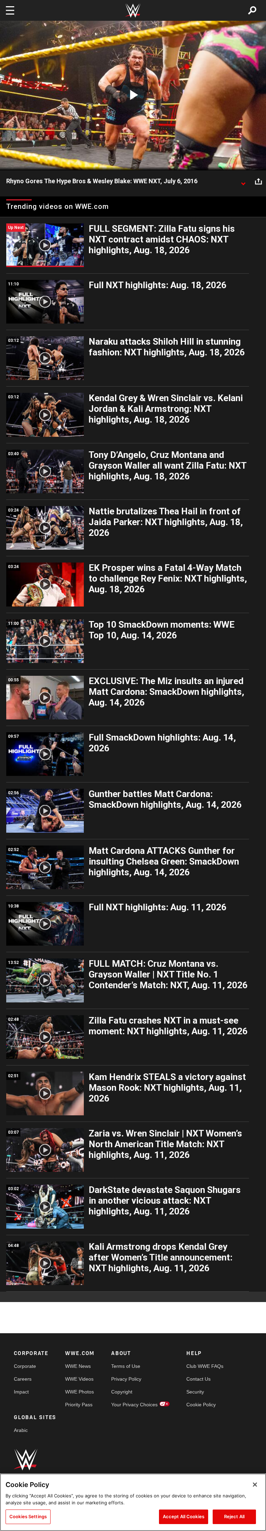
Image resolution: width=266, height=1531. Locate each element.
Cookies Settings (28, 1516)
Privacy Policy (126, 1379)
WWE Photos (79, 1392)
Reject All (234, 1516)
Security (195, 1392)
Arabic (21, 1430)
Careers (23, 1379)
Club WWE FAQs (204, 1366)
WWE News (78, 1366)
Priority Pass (78, 1404)
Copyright (121, 1392)
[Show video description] (243, 181)
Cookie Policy (201, 1404)
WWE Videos (79, 1379)
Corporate (25, 1366)
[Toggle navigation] (10, 10)
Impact (21, 1392)
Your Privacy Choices (134, 1404)
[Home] (133, 10)
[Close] (255, 1484)
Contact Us (198, 1379)
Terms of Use (125, 1366)
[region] (133, 1502)
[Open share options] (258, 181)
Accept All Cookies (183, 1516)
